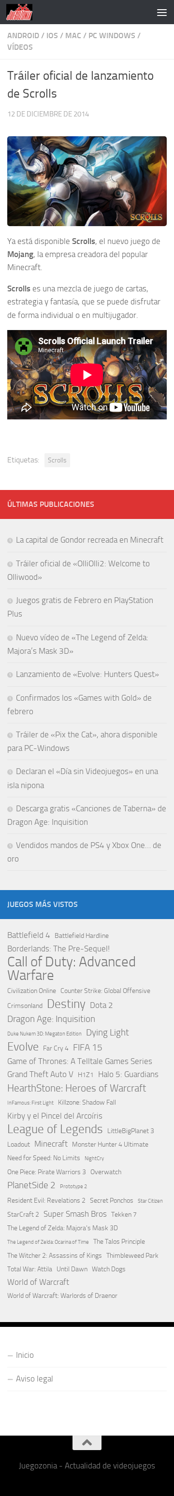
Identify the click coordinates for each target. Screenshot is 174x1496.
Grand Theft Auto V (40, 1074)
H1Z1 (86, 1075)
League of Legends (55, 1129)
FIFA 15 (87, 1047)
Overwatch (105, 1172)
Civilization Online (31, 991)
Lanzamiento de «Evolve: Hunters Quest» (87, 674)
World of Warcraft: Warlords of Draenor (62, 1296)
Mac (73, 35)
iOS (52, 35)
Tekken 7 (124, 1214)
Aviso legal (34, 1378)
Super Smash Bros (75, 1214)
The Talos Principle (119, 1241)
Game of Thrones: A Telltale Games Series (79, 1061)
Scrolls (57, 460)
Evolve (23, 1046)
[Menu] (162, 12)
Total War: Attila (29, 1269)
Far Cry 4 (56, 1048)
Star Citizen (150, 1201)
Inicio (25, 1355)
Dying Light (107, 1032)
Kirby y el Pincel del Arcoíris (54, 1116)
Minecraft (51, 1144)
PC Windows (111, 35)
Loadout (18, 1144)
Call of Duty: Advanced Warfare (71, 968)
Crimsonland (25, 1006)
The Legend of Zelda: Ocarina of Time (48, 1242)
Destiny (66, 1003)
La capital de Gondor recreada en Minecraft (89, 540)
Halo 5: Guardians (128, 1074)
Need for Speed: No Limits (43, 1158)
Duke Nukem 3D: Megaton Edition (44, 1034)
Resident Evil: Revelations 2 (46, 1200)
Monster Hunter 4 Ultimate (110, 1144)
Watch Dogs (109, 1269)
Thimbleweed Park (132, 1255)
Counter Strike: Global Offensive (105, 991)
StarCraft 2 (23, 1214)
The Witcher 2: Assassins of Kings (54, 1255)
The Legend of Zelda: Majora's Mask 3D (62, 1228)
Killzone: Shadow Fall (87, 1102)
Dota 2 (101, 1005)
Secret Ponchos (111, 1200)
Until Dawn (72, 1269)
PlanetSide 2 (31, 1185)
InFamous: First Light (30, 1103)
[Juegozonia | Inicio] (23, 12)
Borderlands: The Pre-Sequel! (58, 948)
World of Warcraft (38, 1282)
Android (23, 35)
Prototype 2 (73, 1186)
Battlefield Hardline (82, 936)
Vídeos (20, 47)
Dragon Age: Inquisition (51, 1018)
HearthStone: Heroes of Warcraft (76, 1088)
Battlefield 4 (28, 935)
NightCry (94, 1158)
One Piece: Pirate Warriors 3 (46, 1172)
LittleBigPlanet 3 (130, 1131)
